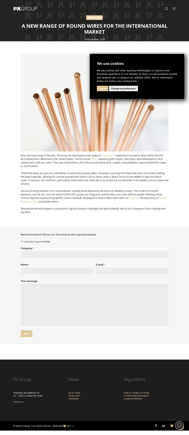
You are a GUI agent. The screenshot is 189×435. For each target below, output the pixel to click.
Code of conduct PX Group (136, 392)
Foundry (134, 198)
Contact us (18, 401)
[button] (174, 8)
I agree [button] (102, 88)
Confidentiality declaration (136, 395)
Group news (74, 395)
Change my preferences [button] (123, 88)
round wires (108, 155)
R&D (34, 201)
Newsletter (74, 398)
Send (26, 334)
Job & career (74, 392)
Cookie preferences (133, 398)
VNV (72, 426)
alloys (94, 159)
